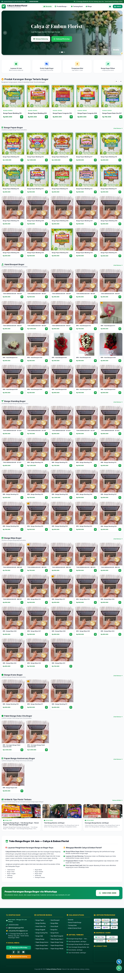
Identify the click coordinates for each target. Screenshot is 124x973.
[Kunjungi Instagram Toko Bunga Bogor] (18, 952)
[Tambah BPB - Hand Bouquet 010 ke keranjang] (22, 360)
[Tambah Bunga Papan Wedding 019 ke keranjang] (46, 160)
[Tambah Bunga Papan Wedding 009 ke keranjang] (46, 223)
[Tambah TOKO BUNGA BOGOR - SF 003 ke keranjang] (95, 433)
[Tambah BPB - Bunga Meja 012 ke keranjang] (46, 602)
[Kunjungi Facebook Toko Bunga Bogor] (13, 952)
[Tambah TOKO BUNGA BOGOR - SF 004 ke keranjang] (70, 433)
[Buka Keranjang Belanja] (110, 6)
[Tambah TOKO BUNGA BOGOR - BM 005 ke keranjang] (46, 570)
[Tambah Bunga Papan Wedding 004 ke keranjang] (46, 255)
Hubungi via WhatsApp (19, 947)
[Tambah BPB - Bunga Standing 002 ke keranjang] (119, 529)
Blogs (90, 6)
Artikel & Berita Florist (74, 928)
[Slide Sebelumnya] (5, 33)
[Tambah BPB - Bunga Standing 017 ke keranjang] (46, 707)
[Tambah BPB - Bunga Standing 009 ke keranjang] (70, 497)
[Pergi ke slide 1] (60, 52)
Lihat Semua (117, 128)
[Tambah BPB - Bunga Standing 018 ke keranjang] (22, 707)
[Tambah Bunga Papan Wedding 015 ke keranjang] (21, 116)
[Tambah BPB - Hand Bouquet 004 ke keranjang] (46, 392)
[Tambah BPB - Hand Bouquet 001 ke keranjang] (119, 392)
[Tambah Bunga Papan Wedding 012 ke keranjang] (95, 192)
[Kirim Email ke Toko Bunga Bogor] (23, 952)
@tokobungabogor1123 (16, 928)
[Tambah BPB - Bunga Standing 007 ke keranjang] (119, 497)
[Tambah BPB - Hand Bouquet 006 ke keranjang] (119, 360)
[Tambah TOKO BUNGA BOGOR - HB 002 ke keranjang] (46, 328)
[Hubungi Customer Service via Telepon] (119, 961)
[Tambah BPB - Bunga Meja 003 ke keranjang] (22, 666)
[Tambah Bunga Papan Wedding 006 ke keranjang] (119, 223)
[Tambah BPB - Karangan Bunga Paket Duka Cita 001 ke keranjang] (46, 749)
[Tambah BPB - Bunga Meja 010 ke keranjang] (95, 602)
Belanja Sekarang (35, 39)
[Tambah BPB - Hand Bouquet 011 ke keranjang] (119, 328)
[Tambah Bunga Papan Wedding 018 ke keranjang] (70, 160)
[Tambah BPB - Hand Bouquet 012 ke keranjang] (95, 328)
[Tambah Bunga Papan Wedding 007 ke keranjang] (95, 223)
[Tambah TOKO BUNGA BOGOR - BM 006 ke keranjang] (22, 570)
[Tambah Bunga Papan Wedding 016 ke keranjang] (119, 160)
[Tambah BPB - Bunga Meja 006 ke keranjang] (70, 634)
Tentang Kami (78, 6)
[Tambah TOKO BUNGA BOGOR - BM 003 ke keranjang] (95, 570)
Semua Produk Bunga (74, 922)
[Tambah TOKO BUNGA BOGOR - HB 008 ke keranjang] (22, 296)
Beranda (49, 6)
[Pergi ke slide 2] (62, 52)
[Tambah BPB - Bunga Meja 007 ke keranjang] (46, 634)
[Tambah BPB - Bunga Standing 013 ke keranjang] (119, 465)
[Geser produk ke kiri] (116, 81)
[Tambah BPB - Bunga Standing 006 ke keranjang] (22, 529)
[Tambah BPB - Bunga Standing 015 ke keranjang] (70, 465)
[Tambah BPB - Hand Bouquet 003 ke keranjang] (70, 392)
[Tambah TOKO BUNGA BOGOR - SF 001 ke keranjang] (22, 465)
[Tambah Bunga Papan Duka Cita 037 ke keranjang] (120, 116)
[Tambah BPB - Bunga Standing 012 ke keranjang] (22, 497)
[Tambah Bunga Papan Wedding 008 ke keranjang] (70, 223)
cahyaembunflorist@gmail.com (18, 931)
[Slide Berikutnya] (119, 33)
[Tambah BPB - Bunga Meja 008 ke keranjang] (22, 634)
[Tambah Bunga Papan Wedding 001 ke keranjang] (119, 256)
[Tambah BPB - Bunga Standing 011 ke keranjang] (70, 707)
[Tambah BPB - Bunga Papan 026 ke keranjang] (22, 791)
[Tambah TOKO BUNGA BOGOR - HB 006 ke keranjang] (70, 296)
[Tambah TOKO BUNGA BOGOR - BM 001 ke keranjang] (22, 602)
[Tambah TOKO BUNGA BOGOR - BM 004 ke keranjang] (70, 570)
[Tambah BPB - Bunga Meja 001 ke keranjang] (70, 666)
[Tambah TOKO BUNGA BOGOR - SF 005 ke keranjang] (46, 433)
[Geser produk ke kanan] (120, 81)
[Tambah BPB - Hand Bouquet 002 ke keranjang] (95, 392)
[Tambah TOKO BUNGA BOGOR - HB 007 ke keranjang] (46, 296)
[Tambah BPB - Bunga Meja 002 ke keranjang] (46, 666)
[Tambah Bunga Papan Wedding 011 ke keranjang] (119, 192)
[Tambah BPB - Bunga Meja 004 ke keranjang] (119, 634)
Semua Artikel (116, 800)
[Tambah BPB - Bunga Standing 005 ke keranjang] (46, 529)
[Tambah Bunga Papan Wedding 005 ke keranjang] (22, 255)
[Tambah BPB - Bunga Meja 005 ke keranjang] (95, 634)
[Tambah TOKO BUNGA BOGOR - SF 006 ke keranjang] (22, 433)
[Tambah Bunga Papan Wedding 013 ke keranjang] (70, 192)
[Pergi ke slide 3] (64, 52)
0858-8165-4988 (109, 893)
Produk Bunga (61, 6)
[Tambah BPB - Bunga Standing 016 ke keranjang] (46, 465)
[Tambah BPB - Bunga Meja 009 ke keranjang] (119, 602)
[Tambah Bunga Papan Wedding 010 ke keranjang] (22, 223)
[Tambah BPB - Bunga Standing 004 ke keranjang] (70, 529)
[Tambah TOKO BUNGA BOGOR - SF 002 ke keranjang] (119, 433)
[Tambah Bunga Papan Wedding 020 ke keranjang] (22, 160)
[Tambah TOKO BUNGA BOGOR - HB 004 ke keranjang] (119, 296)
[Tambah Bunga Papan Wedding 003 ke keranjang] (46, 116)
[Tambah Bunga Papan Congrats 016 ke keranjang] (71, 116)
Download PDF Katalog (19, 956)
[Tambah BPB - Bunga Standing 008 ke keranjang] (95, 497)
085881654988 (33, 1)
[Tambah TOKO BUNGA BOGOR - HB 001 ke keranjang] (70, 328)
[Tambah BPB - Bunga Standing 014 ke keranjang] (95, 465)
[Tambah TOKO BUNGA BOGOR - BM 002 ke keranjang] (119, 570)
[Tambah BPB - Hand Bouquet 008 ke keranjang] (70, 360)
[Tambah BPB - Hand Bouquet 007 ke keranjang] (95, 360)
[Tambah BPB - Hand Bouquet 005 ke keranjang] (22, 392)
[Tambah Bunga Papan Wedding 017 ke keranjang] (95, 160)
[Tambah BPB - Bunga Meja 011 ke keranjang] (70, 602)
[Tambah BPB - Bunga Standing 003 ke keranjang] (95, 529)
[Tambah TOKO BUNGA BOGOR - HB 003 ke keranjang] (22, 328)
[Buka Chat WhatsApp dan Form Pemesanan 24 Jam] (119, 968)
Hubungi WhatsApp (56, 39)
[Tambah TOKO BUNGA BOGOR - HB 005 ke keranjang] (95, 296)
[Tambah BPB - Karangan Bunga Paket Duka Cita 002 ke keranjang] (22, 749)
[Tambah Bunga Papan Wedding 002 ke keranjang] (95, 255)
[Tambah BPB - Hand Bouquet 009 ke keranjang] (46, 360)
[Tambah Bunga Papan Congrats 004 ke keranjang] (96, 116)
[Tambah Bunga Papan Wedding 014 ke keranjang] (46, 192)
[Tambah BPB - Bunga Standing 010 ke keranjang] (46, 497)
